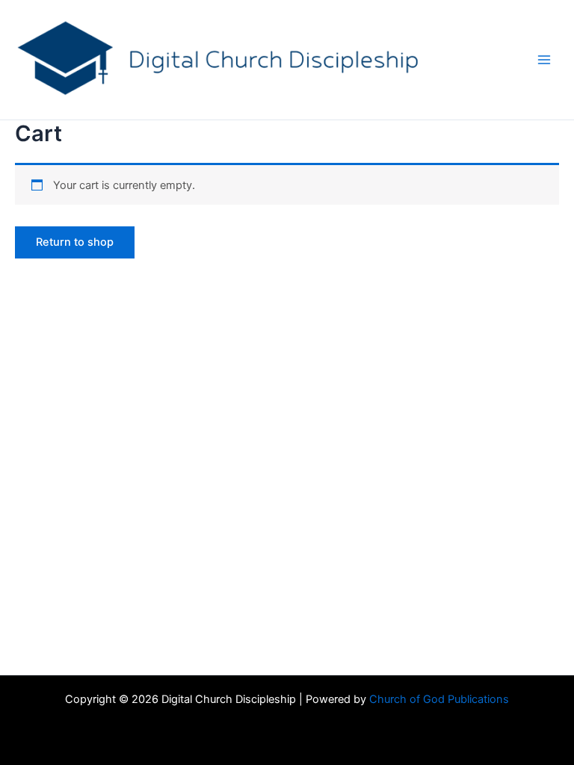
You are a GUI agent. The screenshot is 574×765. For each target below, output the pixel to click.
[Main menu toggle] (544, 60)
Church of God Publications (439, 699)
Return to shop (75, 242)
